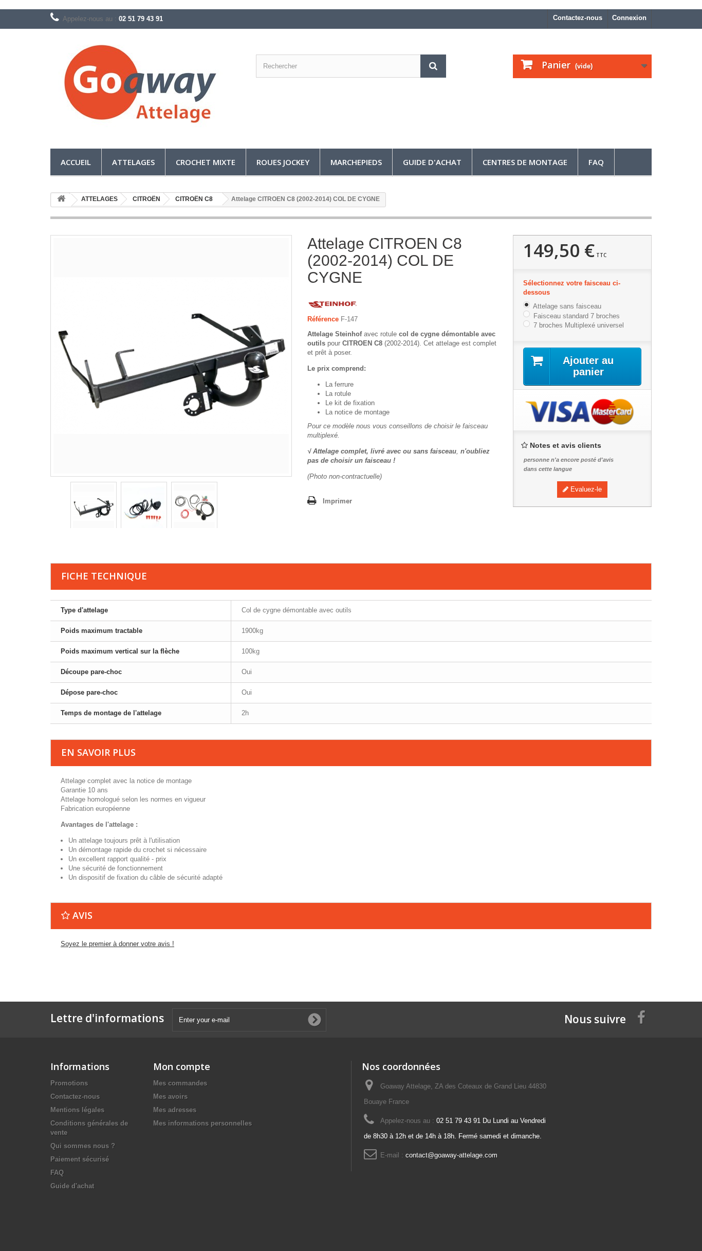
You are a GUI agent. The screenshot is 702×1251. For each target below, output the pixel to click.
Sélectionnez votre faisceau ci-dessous (571, 287)
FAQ (596, 162)
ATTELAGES (133, 162)
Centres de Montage (525, 162)
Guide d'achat (432, 162)
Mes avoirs (170, 1096)
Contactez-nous (577, 18)
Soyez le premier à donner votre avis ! (117, 944)
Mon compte (181, 1066)
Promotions (69, 1083)
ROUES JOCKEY (282, 162)
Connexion (629, 18)
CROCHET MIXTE (205, 162)
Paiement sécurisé (79, 1159)
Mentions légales (77, 1110)
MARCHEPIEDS (356, 162)
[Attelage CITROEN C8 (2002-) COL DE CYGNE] (93, 506)
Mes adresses (174, 1110)
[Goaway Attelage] (145, 86)
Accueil (76, 162)
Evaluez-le (585, 489)
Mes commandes (180, 1083)
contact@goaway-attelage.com (451, 1155)
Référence (323, 319)
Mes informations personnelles (202, 1123)
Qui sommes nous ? (82, 1146)
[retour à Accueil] (61, 200)
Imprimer (337, 501)
